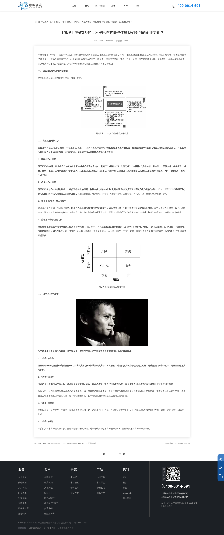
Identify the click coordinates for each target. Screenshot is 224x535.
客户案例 (100, 5)
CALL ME (127, 492)
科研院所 (48, 477)
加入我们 (127, 497)
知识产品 (101, 477)
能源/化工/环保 (51, 503)
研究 (113, 5)
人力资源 (22, 487)
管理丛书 (101, 487)
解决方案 (75, 492)
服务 (87, 5)
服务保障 (22, 513)
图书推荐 (101, 492)
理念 (125, 482)
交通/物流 (48, 508)
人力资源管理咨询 (65, 527)
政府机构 (48, 482)
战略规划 (22, 482)
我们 (138, 5)
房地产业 (48, 487)
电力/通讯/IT (49, 497)
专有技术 (75, 487)
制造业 (47, 492)
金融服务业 (49, 513)
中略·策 (74, 477)
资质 (125, 487)
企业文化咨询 (49, 527)
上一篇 (102, 454)
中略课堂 (101, 482)
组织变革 (22, 497)
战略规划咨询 (35, 527)
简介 (125, 477)
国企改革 (22, 492)
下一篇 (122, 454)
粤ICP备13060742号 (77, 522)
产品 (126, 5)
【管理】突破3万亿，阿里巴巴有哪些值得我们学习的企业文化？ (102, 21)
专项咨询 (22, 503)
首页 (74, 5)
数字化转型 (23, 508)
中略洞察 (66, 21)
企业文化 (22, 477)
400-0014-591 (189, 6)
